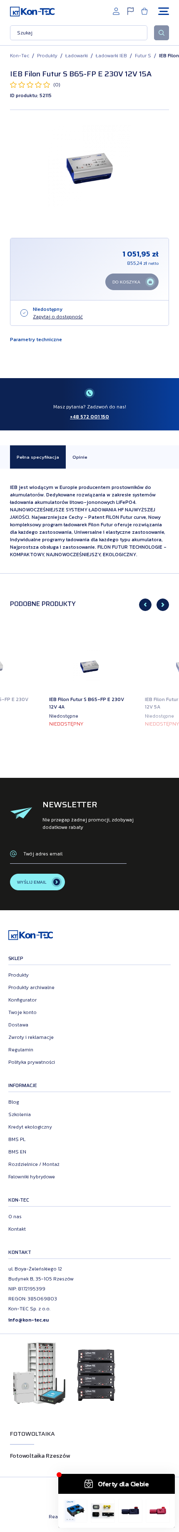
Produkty (47, 55)
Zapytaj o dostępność (58, 316)
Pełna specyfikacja (38, 457)
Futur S (143, 55)
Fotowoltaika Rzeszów (40, 1455)
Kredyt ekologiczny (30, 1127)
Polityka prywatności (31, 1062)
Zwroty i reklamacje (31, 1037)
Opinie (79, 457)
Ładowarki (76, 55)
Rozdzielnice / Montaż (34, 1164)
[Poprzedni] (145, 605)
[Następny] (163, 605)
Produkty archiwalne (31, 987)
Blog (13, 1102)
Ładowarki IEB (111, 55)
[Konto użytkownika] (116, 11)
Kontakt (17, 1229)
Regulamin (20, 1049)
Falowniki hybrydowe (31, 1176)
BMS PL (16, 1139)
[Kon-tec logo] (32, 11)
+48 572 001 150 (89, 416)
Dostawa (18, 1025)
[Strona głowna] (30, 936)
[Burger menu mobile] (163, 11)
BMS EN (17, 1152)
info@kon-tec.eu (28, 1320)
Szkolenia (19, 1114)
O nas (15, 1216)
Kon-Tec (19, 55)
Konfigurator (22, 1000)
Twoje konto (22, 1012)
